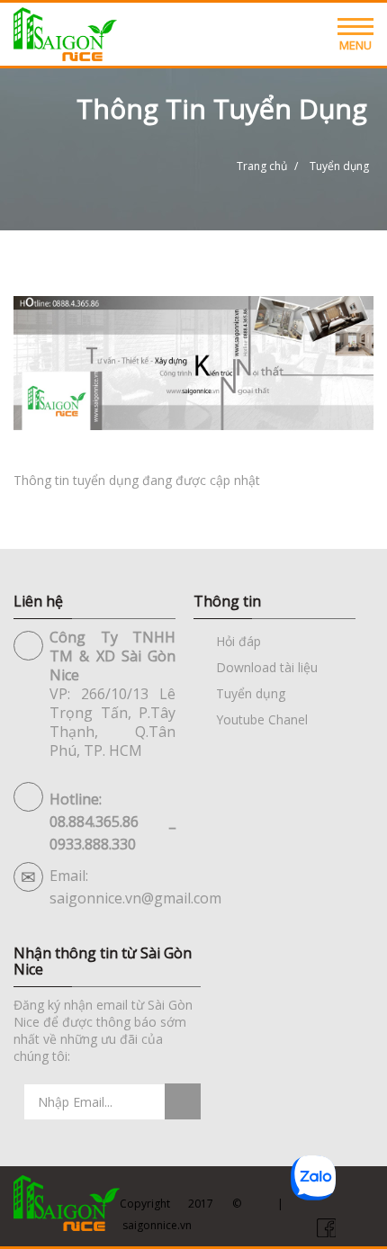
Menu (355, 45)
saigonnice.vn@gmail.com (135, 898)
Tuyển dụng (250, 693)
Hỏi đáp (238, 641)
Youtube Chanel (262, 719)
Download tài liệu (267, 667)
